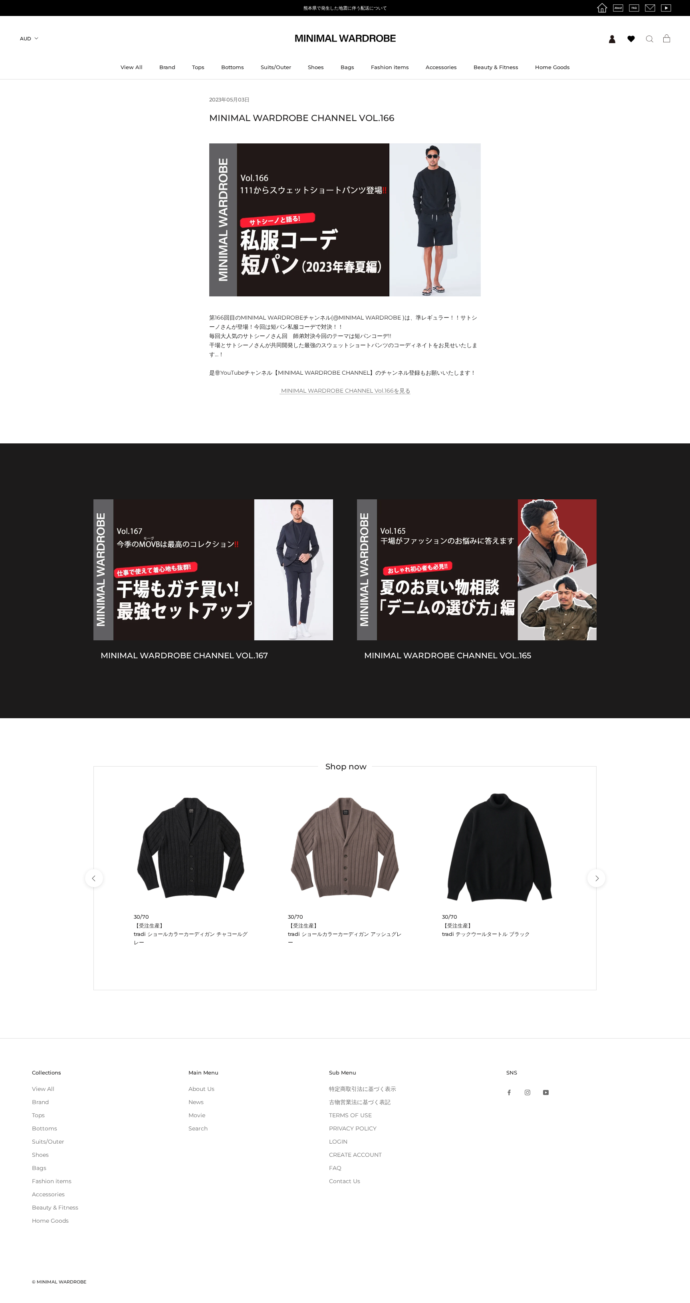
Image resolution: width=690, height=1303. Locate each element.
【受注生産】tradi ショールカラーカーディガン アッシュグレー (345, 934)
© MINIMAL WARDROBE (59, 1282)
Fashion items (390, 67)
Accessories (441, 67)
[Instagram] (527, 1091)
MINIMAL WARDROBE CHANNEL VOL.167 (184, 655)
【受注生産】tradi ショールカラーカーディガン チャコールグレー (191, 934)
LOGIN (338, 1141)
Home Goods (552, 67)
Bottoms (232, 67)
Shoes (316, 67)
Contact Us (344, 1181)
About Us (201, 1088)
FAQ (335, 1168)
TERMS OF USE (350, 1115)
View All (132, 67)
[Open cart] (666, 38)
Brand (167, 67)
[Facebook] (509, 1091)
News (196, 1102)
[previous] (94, 878)
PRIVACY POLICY (353, 1128)
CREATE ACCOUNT (355, 1154)
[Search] (649, 38)
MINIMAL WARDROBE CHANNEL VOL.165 (447, 655)
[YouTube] (546, 1091)
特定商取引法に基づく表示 (362, 1088)
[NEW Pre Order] (191, 848)
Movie (196, 1115)
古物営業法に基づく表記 (360, 1102)
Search (198, 1128)
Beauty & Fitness (496, 67)
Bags (347, 67)
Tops (198, 67)
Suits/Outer (276, 67)
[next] (596, 878)
